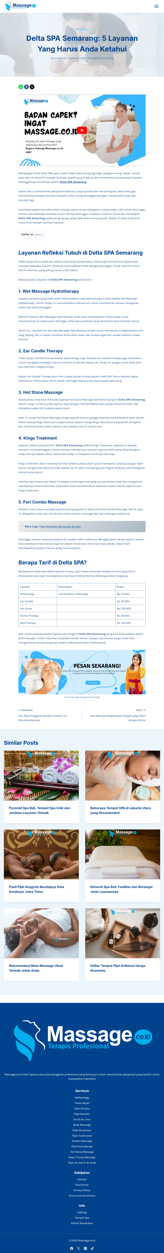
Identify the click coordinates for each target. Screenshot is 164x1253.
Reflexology (82, 1097)
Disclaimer (82, 1184)
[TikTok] (92, 1248)
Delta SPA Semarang (73, 181)
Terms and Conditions (82, 1195)
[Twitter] (79, 1248)
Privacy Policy (82, 1190)
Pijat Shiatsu (82, 1108)
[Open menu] (156, 6)
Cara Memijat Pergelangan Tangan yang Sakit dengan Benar (118, 715)
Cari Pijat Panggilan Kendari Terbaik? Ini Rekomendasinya (42, 715)
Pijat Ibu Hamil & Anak (82, 1162)
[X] (32, 86)
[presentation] (41, 776)
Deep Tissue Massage (82, 1157)
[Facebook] (26, 86)
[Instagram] (85, 1248)
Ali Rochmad (60, 58)
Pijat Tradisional (82, 1135)
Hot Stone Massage (82, 1151)
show (38, 234)
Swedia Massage (82, 1140)
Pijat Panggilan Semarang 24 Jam (60, 526)
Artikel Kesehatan (82, 1223)
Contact (82, 1179)
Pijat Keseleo (82, 1113)
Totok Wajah (82, 1103)
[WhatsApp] (20, 86)
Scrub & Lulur (82, 1119)
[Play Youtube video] (82, 130)
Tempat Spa (82, 29)
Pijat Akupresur (82, 1130)
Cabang (82, 1212)
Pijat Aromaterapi (82, 1146)
